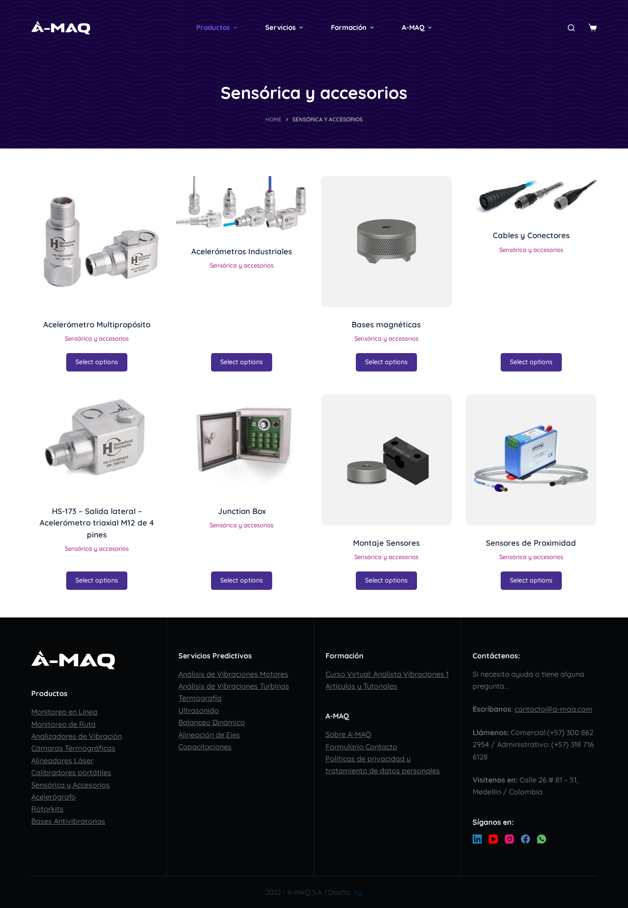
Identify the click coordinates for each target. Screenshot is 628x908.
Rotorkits (47, 808)
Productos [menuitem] (213, 27)
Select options (96, 362)
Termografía (200, 697)
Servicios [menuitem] (280, 27)
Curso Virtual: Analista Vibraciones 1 (387, 674)
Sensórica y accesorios (97, 338)
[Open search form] (571, 27)
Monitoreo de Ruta (63, 724)
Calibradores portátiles (71, 772)
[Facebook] (525, 839)
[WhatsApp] (541, 839)
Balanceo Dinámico (211, 722)
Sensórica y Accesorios (70, 784)
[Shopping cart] (592, 27)
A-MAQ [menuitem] (413, 27)
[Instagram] (509, 839)
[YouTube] (493, 839)
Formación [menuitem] (348, 27)
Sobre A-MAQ (348, 734)
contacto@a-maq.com (553, 709)
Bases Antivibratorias (68, 821)
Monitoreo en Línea (64, 711)
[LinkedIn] (477, 839)
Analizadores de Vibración (76, 736)
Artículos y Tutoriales (361, 686)
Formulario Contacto (361, 746)
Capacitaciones (205, 746)
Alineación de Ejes (209, 734)
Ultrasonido (198, 710)
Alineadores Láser (62, 760)
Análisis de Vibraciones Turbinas (233, 686)
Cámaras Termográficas (73, 748)
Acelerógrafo (53, 796)
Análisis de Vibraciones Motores (233, 674)
